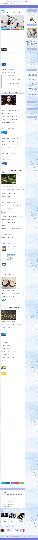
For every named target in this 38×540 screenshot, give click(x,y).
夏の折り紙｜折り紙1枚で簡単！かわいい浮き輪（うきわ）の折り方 (32, 95)
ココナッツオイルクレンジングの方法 (13, 80)
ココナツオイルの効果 (6, 196)
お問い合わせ (27, 1)
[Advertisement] (12, 40)
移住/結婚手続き (5, 3)
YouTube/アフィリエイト (18, 1)
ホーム (3, 1)
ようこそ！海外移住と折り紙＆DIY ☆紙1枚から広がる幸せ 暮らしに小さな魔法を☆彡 (13, 495)
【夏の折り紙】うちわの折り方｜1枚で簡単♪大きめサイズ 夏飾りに (32, 84)
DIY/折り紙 (9, 1)
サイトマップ (19, 3)
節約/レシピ (13, 3)
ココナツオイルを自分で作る (13, 83)
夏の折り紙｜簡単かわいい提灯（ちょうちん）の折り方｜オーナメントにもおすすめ (32, 90)
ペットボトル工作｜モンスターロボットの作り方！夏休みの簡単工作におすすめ (32, 74)
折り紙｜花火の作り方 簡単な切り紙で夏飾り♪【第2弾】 (32, 79)
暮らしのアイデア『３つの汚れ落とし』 (9, 72)
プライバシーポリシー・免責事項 (8, 501)
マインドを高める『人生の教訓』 (8, 504)
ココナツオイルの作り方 (6, 330)
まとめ (9, 85)
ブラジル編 (3, 10)
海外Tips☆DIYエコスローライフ (19, 6)
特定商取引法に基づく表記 (7, 506)
